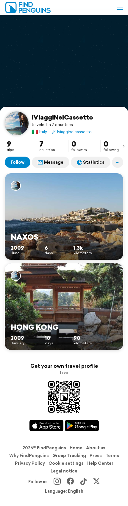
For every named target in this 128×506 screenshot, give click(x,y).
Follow (17, 162)
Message (53, 162)
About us (95, 448)
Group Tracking (69, 456)
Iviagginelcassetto (74, 131)
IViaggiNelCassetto (62, 117)
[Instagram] (57, 482)
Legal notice (64, 471)
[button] (120, 7)
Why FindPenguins (29, 456)
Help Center (100, 463)
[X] (96, 482)
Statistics (93, 162)
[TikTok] (83, 482)
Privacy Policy (30, 463)
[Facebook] (70, 482)
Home (76, 448)
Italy (39, 131)
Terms (112, 456)
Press (96, 456)
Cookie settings (66, 463)
